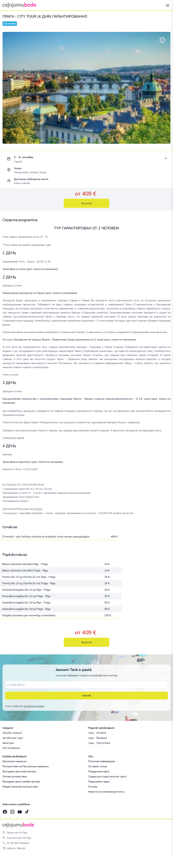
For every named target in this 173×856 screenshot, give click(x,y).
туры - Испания (97, 733)
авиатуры (8, 743)
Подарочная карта (98, 771)
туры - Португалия (99, 743)
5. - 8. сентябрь (23, 157)
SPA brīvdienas (11, 748)
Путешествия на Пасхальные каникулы (26, 766)
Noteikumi (24, 843)
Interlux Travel (38, 172)
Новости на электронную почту (106, 791)
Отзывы (93, 786)
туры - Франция (97, 738)
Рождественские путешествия (20, 786)
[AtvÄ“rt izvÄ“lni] (167, 5)
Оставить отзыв (97, 766)
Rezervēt (86, 203)
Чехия (17, 168)
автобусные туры (13, 738)
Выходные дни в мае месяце (19, 771)
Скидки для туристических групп (107, 776)
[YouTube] (19, 810)
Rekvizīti (21, 848)
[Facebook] (5, 811)
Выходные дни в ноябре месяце (21, 781)
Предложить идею (98, 781)
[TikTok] (27, 811)
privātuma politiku (34, 706)
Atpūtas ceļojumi (12, 733)
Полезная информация (101, 761)
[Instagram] (12, 811)
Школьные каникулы (15, 761)
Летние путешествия (15, 776)
